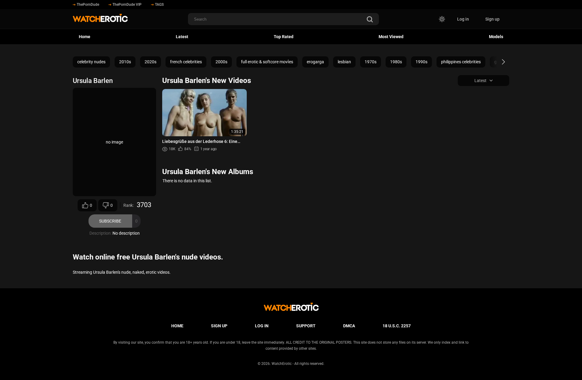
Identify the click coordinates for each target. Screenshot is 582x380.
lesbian (344, 61)
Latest (182, 36)
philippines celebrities (461, 61)
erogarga (315, 61)
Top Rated (283, 36)
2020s (150, 61)
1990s (421, 61)
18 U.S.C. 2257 (397, 325)
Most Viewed (391, 36)
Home (84, 36)
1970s (370, 61)
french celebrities (186, 61)
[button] (498, 61)
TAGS (159, 4)
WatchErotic (282, 364)
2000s (221, 61)
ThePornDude (88, 4)
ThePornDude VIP (127, 4)
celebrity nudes (91, 61)
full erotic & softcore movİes (267, 61)
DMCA (349, 325)
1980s (396, 61)
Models (496, 36)
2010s (125, 61)
